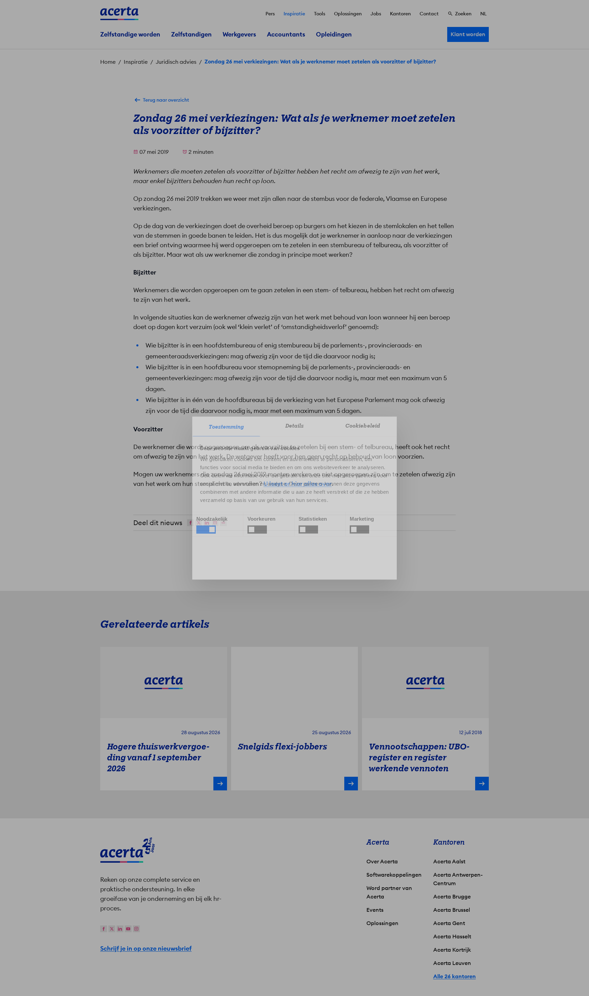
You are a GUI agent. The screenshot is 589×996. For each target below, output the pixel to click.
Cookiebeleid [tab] (362, 425)
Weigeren (293, 556)
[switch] (257, 529)
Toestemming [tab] (226, 426)
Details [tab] (294, 425)
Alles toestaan (354, 556)
